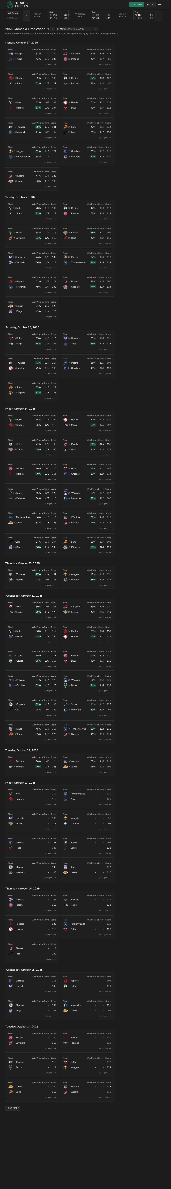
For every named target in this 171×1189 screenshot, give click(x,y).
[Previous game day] (52, 29)
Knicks (74, 232)
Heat (73, 238)
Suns (73, 127)
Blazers (20, 175)
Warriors (75, 156)
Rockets (20, 107)
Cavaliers (75, 53)
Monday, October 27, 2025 (72, 29)
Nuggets (20, 151)
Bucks (19, 232)
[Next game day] (95, 29)
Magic (19, 53)
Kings (19, 311)
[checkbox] (9, 18)
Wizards (20, 262)
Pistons (75, 59)
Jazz (73, 132)
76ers (19, 59)
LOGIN (150, 4)
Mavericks (21, 132)
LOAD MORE (13, 1108)
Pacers (74, 257)
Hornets (20, 257)
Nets (18, 102)
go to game (49, 64)
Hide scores (14, 18)
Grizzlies (75, 151)
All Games (13, 13)
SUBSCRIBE (136, 4)
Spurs (19, 83)
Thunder (20, 127)
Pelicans (75, 83)
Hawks (74, 102)
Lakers (19, 181)
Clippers (75, 286)
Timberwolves (23, 156)
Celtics (74, 78)
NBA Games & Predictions (25, 29)
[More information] (48, 29)
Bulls (73, 107)
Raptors (20, 78)
